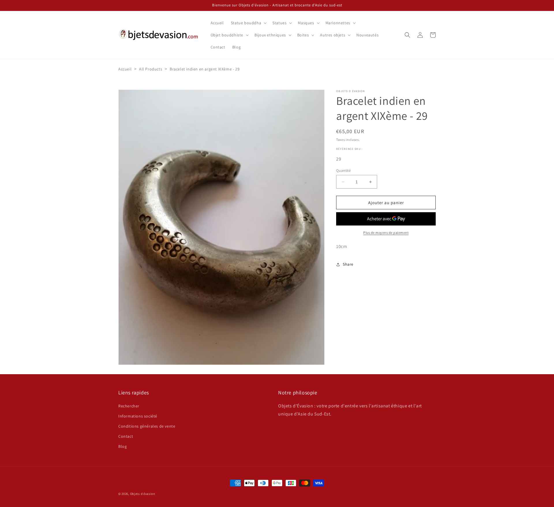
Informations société (137, 416)
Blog (122, 446)
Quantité (343, 170)
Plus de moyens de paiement (386, 232)
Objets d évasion (142, 494)
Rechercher (128, 406)
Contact (125, 436)
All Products (150, 69)
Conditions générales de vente (146, 426)
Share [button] (348, 264)
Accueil (125, 69)
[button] (248, 23)
